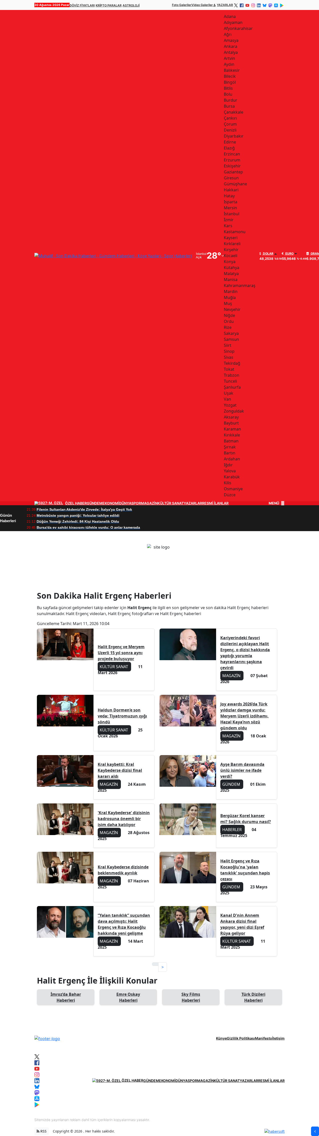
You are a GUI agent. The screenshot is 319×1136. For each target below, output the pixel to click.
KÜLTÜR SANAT (171, 503)
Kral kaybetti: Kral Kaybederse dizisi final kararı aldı (120, 770)
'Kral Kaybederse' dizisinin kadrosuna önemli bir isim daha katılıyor (124, 818)
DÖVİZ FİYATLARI (82, 5)
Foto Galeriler (181, 5)
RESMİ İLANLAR (215, 503)
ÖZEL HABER (76, 503)
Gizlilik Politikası (241, 1038)
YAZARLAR (225, 5)
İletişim (278, 1038)
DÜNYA (125, 503)
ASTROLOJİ (131, 5)
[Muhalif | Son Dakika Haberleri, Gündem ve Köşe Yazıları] (47, 1038)
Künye (221, 1038)
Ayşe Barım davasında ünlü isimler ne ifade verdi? (242, 770)
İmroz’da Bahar (66, 997)
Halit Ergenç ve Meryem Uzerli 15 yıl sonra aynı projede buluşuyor (121, 652)
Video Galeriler (202, 5)
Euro (289, 253)
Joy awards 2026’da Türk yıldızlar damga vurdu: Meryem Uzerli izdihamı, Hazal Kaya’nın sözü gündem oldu (244, 716)
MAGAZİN (149, 503)
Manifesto (263, 1038)
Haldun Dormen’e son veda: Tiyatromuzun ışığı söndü (122, 716)
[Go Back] (315, 1131)
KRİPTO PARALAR (109, 5)
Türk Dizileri (253, 997)
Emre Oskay (128, 997)
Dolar (267, 253)
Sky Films (190, 997)
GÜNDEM (94, 503)
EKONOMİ (110, 503)
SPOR (136, 503)
